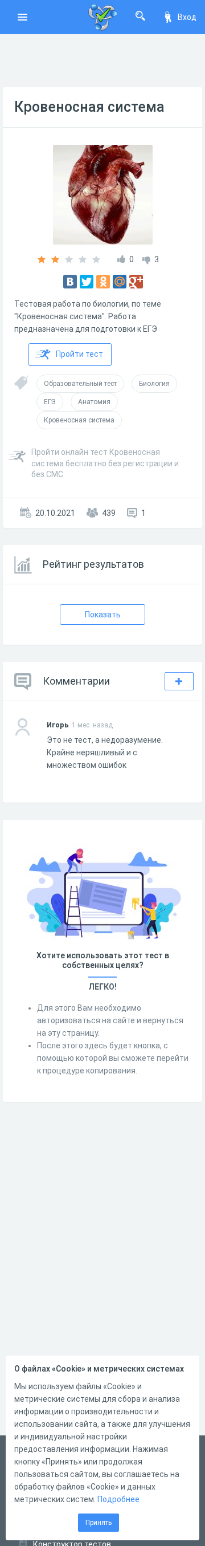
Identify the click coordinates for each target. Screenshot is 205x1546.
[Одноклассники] (103, 281)
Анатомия (94, 402)
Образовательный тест (80, 384)
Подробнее (118, 1499)
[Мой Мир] (119, 281)
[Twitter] (86, 281)
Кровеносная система (89, 107)
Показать (103, 614)
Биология (154, 384)
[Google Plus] (136, 281)
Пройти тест (79, 354)
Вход (187, 17)
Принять (98, 1523)
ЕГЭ (50, 402)
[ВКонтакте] (70, 281)
